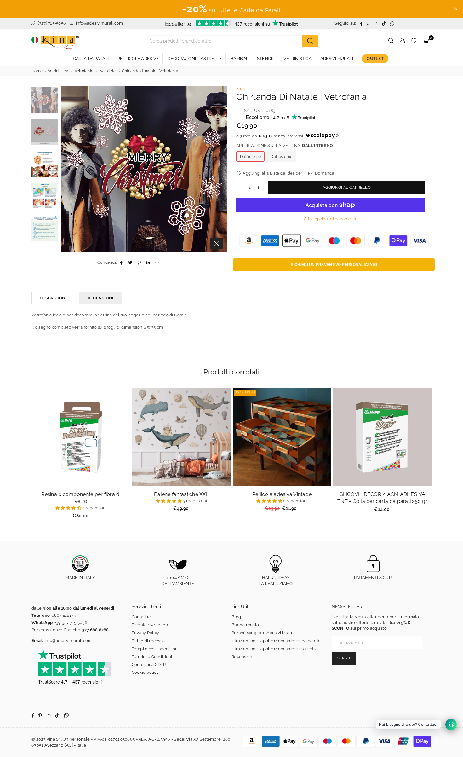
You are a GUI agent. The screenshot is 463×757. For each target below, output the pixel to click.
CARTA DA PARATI (91, 58)
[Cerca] (310, 41)
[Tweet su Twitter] (130, 262)
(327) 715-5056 (51, 23)
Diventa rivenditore (151, 624)
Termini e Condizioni (152, 656)
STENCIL (266, 58)
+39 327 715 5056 (70, 622)
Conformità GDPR (149, 664)
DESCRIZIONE (54, 298)
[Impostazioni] (402, 41)
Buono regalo (245, 624)
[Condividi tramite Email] (157, 262)
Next (221, 168)
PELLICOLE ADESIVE (138, 58)
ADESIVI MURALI (336, 58)
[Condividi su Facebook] (121, 262)
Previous (66, 168)
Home (37, 71)
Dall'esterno (281, 156)
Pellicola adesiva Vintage (282, 494)
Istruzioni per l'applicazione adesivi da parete (276, 641)
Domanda (324, 173)
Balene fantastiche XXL (181, 494)
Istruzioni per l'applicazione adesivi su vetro (275, 648)
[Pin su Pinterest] (139, 262)
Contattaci (142, 617)
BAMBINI (239, 58)
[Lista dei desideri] (414, 41)
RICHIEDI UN (334, 265)
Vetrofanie (84, 71)
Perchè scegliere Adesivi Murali (263, 632)
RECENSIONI (101, 298)
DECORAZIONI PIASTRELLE (195, 58)
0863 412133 (64, 615)
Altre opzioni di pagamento (331, 219)
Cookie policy (145, 672)
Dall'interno (250, 156)
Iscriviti (344, 658)
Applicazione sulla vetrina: (284, 145)
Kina (240, 88)
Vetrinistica (58, 71)
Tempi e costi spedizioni (155, 648)
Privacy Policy (145, 632)
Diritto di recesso (148, 641)
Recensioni (243, 656)
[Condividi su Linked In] (148, 262)
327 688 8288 (95, 629)
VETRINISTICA (297, 58)
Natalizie (108, 71)
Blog (236, 617)
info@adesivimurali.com (99, 23)
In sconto (245, 392)
